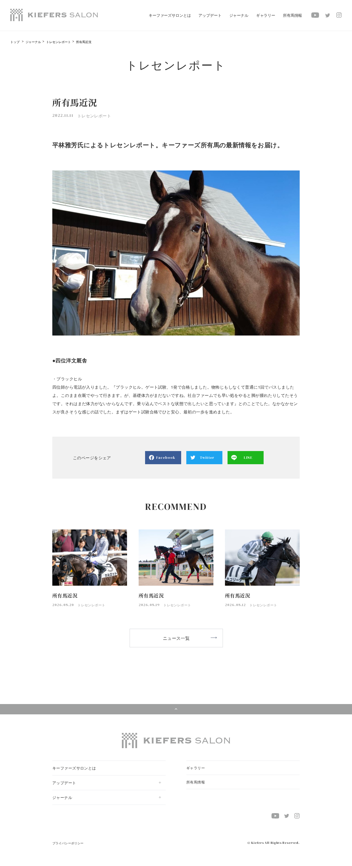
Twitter (207, 457)
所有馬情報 (292, 15)
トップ (15, 41)
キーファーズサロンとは (170, 15)
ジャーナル (33, 41)
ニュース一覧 (176, 638)
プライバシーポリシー (67, 843)
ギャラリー (265, 15)
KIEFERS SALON (54, 15)
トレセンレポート (58, 41)
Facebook (165, 457)
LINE (248, 457)
